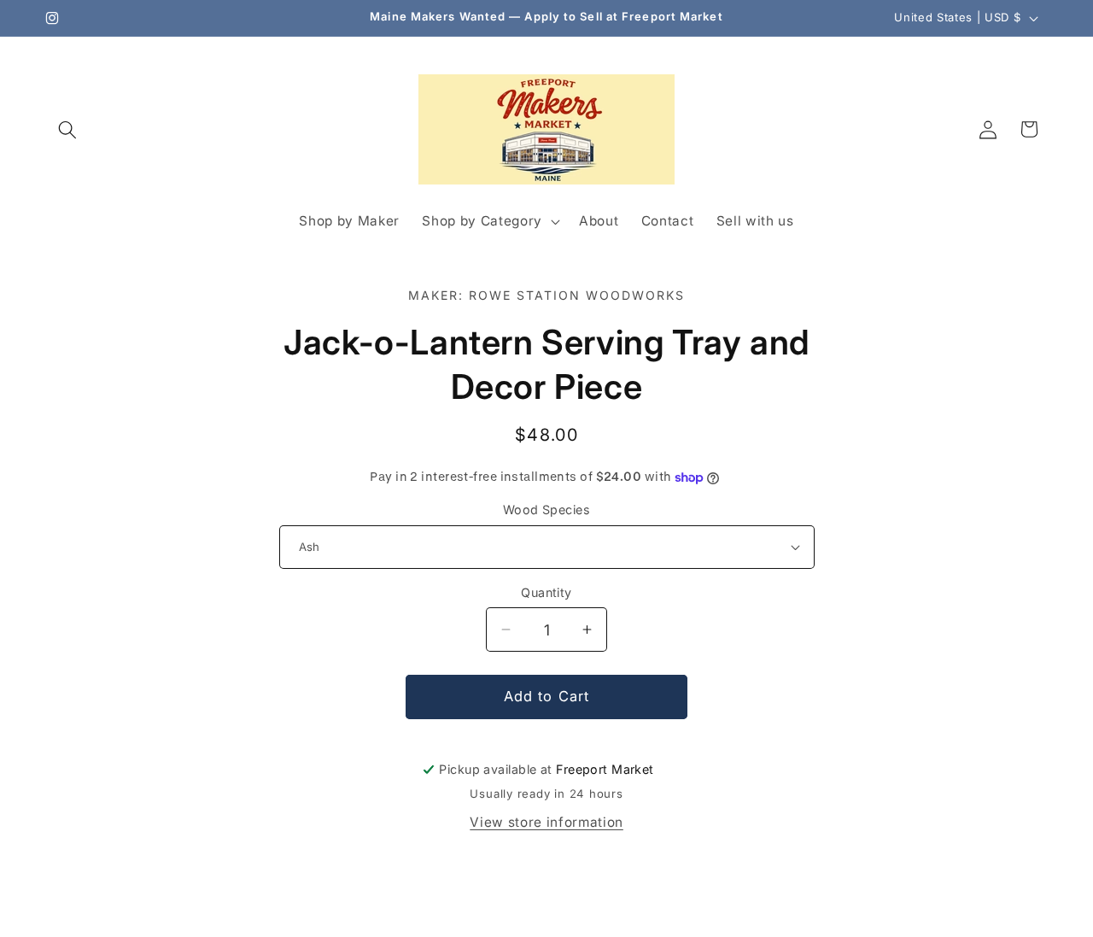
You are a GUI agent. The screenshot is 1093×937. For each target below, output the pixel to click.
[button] (67, 128)
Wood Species (546, 509)
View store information (546, 822)
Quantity (546, 592)
